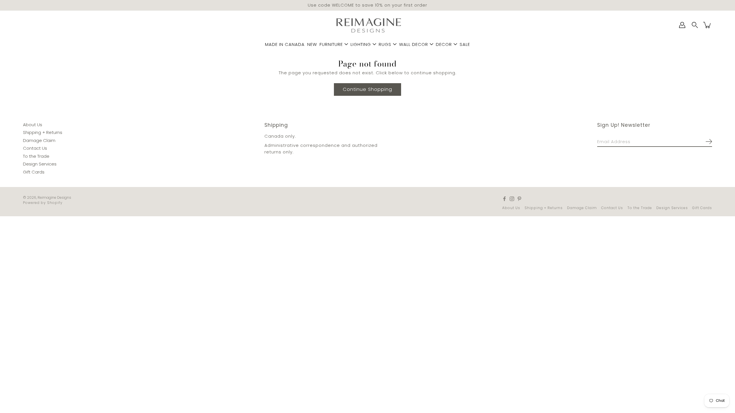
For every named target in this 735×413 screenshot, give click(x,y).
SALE (465, 44)
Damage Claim (39, 140)
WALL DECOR (413, 44)
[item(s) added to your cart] (707, 25)
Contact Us (35, 148)
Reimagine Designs (54, 197)
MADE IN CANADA (285, 44)
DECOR (444, 44)
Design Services (40, 164)
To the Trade (36, 156)
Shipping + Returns (42, 132)
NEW (312, 44)
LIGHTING (361, 44)
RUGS (385, 44)
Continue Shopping (367, 89)
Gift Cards (34, 172)
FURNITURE (331, 44)
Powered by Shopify (43, 202)
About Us (32, 124)
